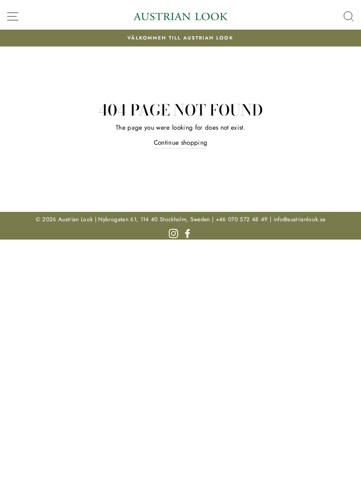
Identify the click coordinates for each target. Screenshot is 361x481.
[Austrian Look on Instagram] (173, 232)
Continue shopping (181, 142)
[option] (180, 38)
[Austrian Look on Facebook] (187, 232)
